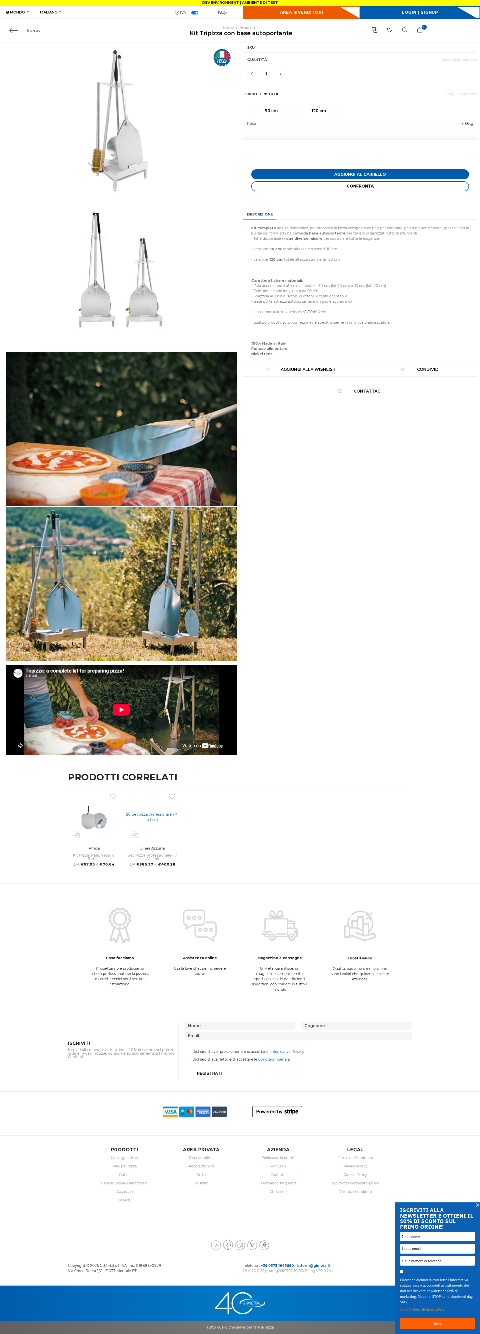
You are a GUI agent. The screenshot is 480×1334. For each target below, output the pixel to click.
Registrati (209, 1073)
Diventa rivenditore (355, 1191)
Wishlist (201, 1183)
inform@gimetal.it (314, 1265)
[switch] (194, 12)
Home (228, 27)
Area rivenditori (301, 12)
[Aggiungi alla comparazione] (76, 834)
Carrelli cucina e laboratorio (124, 1183)
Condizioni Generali (274, 1059)
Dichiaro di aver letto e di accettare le (241, 1059)
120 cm (319, 110)
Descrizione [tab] (260, 214)
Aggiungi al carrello (360, 174)
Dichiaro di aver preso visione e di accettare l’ (248, 1051)
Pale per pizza (124, 1166)
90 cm (271, 110)
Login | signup (420, 12)
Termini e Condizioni (355, 1157)
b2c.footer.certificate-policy (355, 1183)
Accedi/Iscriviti (201, 1166)
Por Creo (278, 1166)
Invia (438, 1323)
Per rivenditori (201, 1157)
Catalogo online (124, 1157)
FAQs (223, 12)
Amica (246, 27)
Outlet (124, 1174)
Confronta (360, 186)
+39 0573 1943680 (277, 1265)
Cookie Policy (355, 1174)
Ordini (201, 1174)
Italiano (49, 12)
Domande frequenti (278, 1183)
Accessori (124, 1191)
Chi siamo (278, 1191)
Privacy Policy (355, 1166)
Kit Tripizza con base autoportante (241, 33)
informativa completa (427, 1309)
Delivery (124, 1200)
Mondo (17, 12)
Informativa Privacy (287, 1051)
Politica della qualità (278, 1157)
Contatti (278, 1174)
